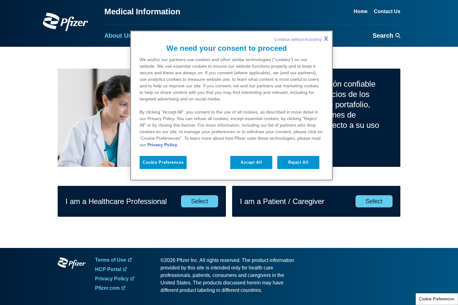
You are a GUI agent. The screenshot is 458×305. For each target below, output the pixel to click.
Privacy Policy (162, 144)
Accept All (251, 162)
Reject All (298, 162)
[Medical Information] (65, 21)
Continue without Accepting (301, 38)
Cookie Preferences (437, 299)
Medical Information (142, 11)
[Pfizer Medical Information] (72, 264)
